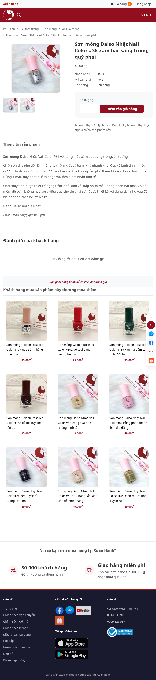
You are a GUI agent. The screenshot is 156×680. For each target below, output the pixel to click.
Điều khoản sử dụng (17, 634)
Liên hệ (8, 654)
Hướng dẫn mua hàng (18, 647)
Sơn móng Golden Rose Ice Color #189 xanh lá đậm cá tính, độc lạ (127, 349)
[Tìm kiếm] (18, 14)
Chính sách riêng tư (16, 628)
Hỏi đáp (8, 641)
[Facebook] (59, 610)
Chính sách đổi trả (15, 621)
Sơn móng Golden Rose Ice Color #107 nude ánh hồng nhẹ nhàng (24, 349)
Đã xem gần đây (14, 660)
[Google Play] (71, 654)
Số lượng (86, 100)
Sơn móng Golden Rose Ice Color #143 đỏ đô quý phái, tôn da (24, 423)
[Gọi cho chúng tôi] (151, 325)
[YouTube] (83, 610)
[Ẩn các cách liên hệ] (151, 317)
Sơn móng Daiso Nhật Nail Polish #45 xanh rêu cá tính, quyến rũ (128, 496)
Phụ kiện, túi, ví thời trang (21, 29)
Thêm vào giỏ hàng (121, 109)
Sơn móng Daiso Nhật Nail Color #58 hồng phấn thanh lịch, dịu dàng (128, 423)
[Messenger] (69, 610)
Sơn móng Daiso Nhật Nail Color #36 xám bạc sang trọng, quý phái (51, 35)
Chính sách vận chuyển (19, 615)
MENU (146, 15)
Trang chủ (10, 608)
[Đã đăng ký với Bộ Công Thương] (120, 632)
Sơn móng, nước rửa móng (61, 29)
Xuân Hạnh (10, 4)
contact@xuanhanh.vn (122, 608)
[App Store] (71, 643)
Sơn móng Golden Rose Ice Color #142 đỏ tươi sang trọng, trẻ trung (76, 349)
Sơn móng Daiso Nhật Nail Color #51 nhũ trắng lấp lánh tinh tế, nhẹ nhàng (78, 496)
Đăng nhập (143, 4)
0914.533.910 (116, 615)
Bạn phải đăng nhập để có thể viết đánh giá (78, 282)
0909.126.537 (116, 621)
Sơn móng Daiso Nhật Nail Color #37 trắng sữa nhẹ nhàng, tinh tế (76, 423)
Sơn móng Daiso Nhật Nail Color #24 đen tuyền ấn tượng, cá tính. (24, 496)
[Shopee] (59, 620)
